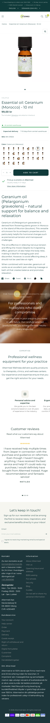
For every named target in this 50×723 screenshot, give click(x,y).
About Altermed (33, 561)
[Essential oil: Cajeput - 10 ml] (4, 149)
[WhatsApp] (35, 279)
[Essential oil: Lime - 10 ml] (38, 154)
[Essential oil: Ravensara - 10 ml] (43, 158)
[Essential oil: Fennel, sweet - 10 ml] (33, 149)
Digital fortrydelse (10, 649)
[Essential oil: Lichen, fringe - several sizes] (14, 154)
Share (7, 279)
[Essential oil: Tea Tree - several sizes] (14, 163)
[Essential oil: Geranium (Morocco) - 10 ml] (38, 149)
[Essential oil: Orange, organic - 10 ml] (14, 158)
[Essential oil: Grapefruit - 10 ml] (4, 154)
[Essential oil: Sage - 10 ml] (9, 163)
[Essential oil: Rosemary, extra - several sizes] (4, 163)
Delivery (5, 635)
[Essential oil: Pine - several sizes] (38, 158)
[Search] (42, 16)
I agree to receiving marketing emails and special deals (24, 541)
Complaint (6, 656)
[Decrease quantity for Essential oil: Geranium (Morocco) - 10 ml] (3, 173)
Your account (7, 620)
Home (4, 24)
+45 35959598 (8, 579)
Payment (6, 631)
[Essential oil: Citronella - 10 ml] (18, 149)
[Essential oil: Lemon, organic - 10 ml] (28, 154)
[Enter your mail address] (46, 534)
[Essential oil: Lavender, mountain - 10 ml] (18, 154)
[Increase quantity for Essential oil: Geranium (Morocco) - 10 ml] (10, 173)
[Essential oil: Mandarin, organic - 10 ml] (4, 158)
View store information (16, 186)
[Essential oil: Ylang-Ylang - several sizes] (23, 163)
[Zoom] (45, 31)
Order (4, 627)
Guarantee (6, 652)
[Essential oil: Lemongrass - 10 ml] (33, 154)
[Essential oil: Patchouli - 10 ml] (28, 158)
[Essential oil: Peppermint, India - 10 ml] (33, 158)
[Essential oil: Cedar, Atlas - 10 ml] (14, 149)
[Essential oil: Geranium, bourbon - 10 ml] (43, 149)
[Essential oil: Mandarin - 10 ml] (43, 154)
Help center (7, 623)
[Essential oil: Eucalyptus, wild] (28, 149)
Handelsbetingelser (10, 660)
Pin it (29, 279)
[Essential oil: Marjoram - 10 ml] (9, 158)
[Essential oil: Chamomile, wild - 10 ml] (9, 149)
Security (29, 582)
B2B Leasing (31, 575)
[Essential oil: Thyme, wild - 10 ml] (18, 163)
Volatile (5, 98)
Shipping (14, 115)
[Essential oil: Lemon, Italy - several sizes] (23, 154)
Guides (29, 590)
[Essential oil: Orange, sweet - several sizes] (18, 158)
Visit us (29, 565)
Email (4, 529)
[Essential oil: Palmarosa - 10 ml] (23, 158)
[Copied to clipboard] (42, 279)
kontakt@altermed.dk (12, 564)
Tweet (18, 279)
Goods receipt (8, 638)
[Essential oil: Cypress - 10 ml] (23, 149)
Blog (28, 586)
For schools (31, 579)
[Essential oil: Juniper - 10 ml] (9, 154)
